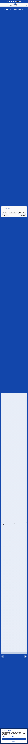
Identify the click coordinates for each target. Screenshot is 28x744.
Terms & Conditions (10, 736)
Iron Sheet (23, 215)
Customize (14, 741)
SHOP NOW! (18, 1)
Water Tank (5, 215)
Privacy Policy (4, 736)
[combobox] (14, 209)
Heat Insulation (13, 212)
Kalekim (4, 212)
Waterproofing (22, 212)
